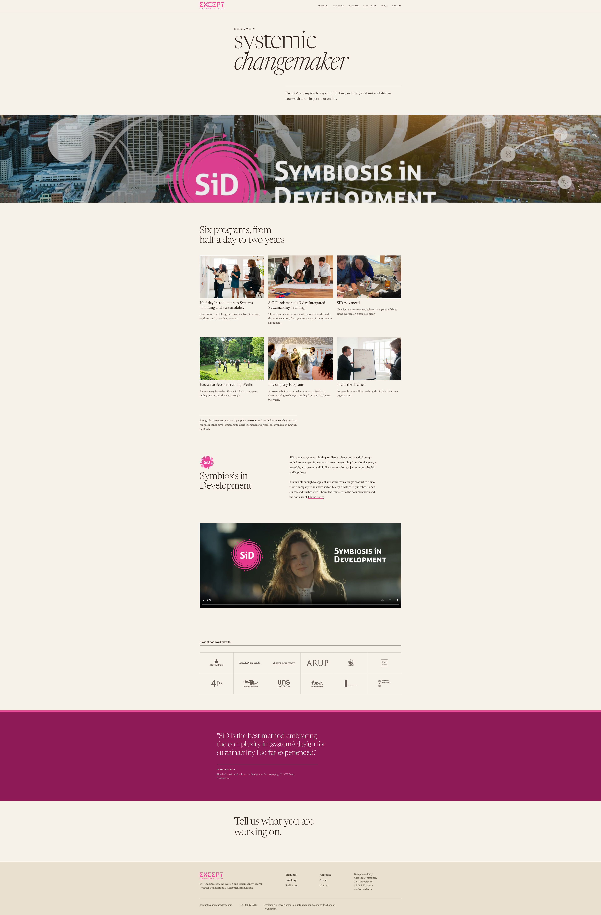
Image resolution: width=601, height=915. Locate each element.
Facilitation (369, 6)
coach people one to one (243, 420)
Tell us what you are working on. (273, 827)
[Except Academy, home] (212, 5)
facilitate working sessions (281, 420)
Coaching (354, 6)
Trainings (338, 6)
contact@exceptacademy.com (216, 905)
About (384, 6)
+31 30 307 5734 (248, 905)
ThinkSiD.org (316, 497)
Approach (323, 6)
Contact (396, 6)
